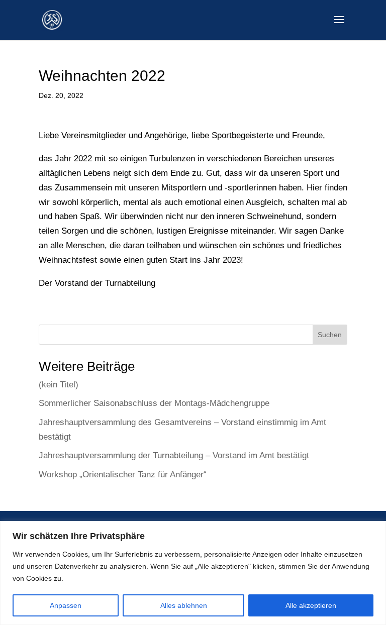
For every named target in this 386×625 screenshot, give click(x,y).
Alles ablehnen (183, 605)
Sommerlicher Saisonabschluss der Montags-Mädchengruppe (154, 403)
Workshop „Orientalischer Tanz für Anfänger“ (123, 474)
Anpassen (65, 605)
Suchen (330, 335)
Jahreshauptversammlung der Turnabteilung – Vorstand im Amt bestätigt (174, 455)
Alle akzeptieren (310, 605)
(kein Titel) (58, 384)
